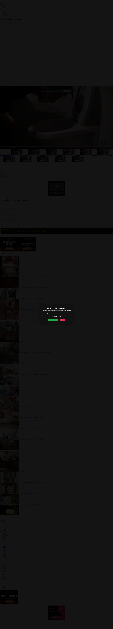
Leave (62, 319)
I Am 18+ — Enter (53, 319)
